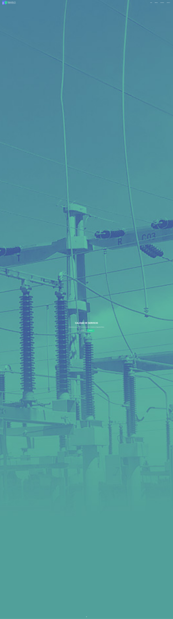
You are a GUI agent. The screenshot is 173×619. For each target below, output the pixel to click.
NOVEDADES (162, 2)
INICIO (151, 2)
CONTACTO (168, 2)
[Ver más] (86, 617)
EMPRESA (156, 2)
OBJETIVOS (82, 330)
